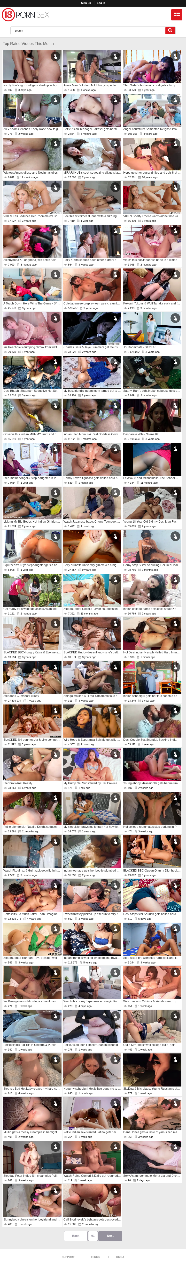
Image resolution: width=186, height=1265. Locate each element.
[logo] (25, 15)
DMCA (120, 1257)
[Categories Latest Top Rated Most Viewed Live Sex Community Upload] (176, 14)
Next (110, 1236)
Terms (95, 1257)
